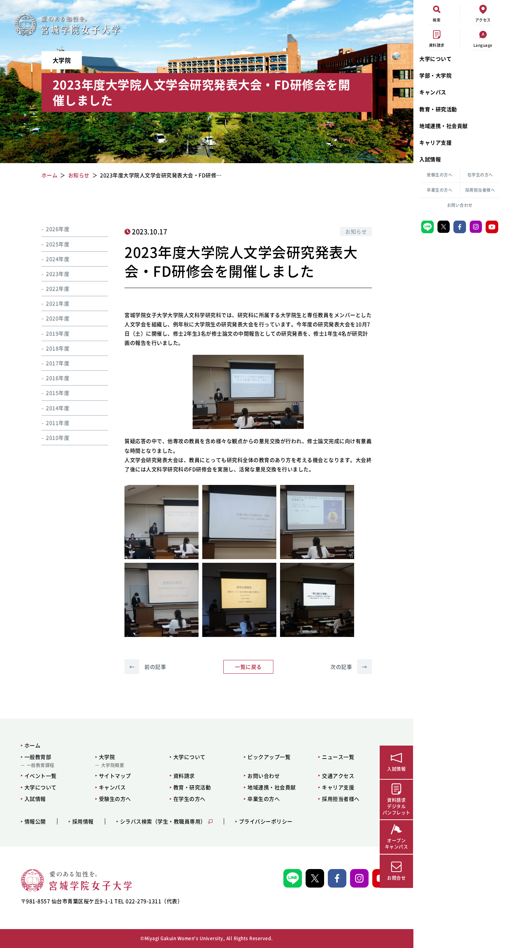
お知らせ (356, 231)
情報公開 (35, 821)
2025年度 (57, 243)
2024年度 (57, 258)
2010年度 (57, 437)
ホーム (32, 745)
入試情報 (430, 159)
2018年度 (57, 348)
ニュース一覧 (338, 756)
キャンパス (432, 92)
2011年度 (57, 422)
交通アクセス (338, 775)
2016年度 (57, 377)
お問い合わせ (460, 205)
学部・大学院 (435, 75)
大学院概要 (112, 765)
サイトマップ (115, 775)
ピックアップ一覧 (268, 756)
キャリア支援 (435, 142)
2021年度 (57, 303)
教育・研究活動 (438, 109)
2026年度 (57, 228)
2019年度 (57, 333)
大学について (435, 58)
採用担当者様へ (480, 190)
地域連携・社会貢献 (443, 125)
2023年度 (57, 273)
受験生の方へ (439, 175)
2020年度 (57, 318)
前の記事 (147, 666)
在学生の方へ (480, 175)
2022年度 (57, 288)
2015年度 (57, 392)
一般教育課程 (40, 765)
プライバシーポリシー (266, 821)
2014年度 (57, 407)
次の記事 (348, 666)
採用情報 (83, 821)
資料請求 (184, 775)
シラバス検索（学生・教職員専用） (163, 821)
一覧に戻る (248, 666)
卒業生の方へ (439, 190)
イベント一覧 (40, 775)
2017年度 (57, 363)
